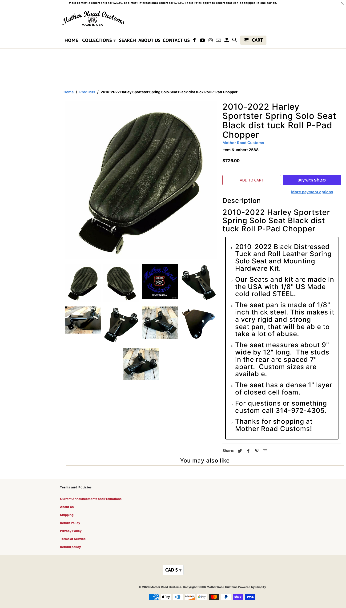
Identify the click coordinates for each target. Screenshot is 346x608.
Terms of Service (73, 539)
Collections (99, 40)
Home (71, 40)
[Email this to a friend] (264, 450)
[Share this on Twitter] (239, 450)
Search (127, 40)
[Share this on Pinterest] (256, 450)
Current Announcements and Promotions (90, 499)
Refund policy (70, 547)
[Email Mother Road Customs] (219, 41)
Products (87, 92)
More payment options (312, 191)
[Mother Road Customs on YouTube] (203, 41)
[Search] (235, 41)
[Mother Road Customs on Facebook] (195, 41)
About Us (149, 40)
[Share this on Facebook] (247, 450)
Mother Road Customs (243, 142)
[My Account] (227, 41)
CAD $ (173, 569)
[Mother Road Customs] (93, 19)
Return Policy (70, 523)
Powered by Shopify (252, 587)
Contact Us (176, 40)
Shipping (66, 515)
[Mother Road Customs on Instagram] (211, 41)
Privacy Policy (71, 531)
